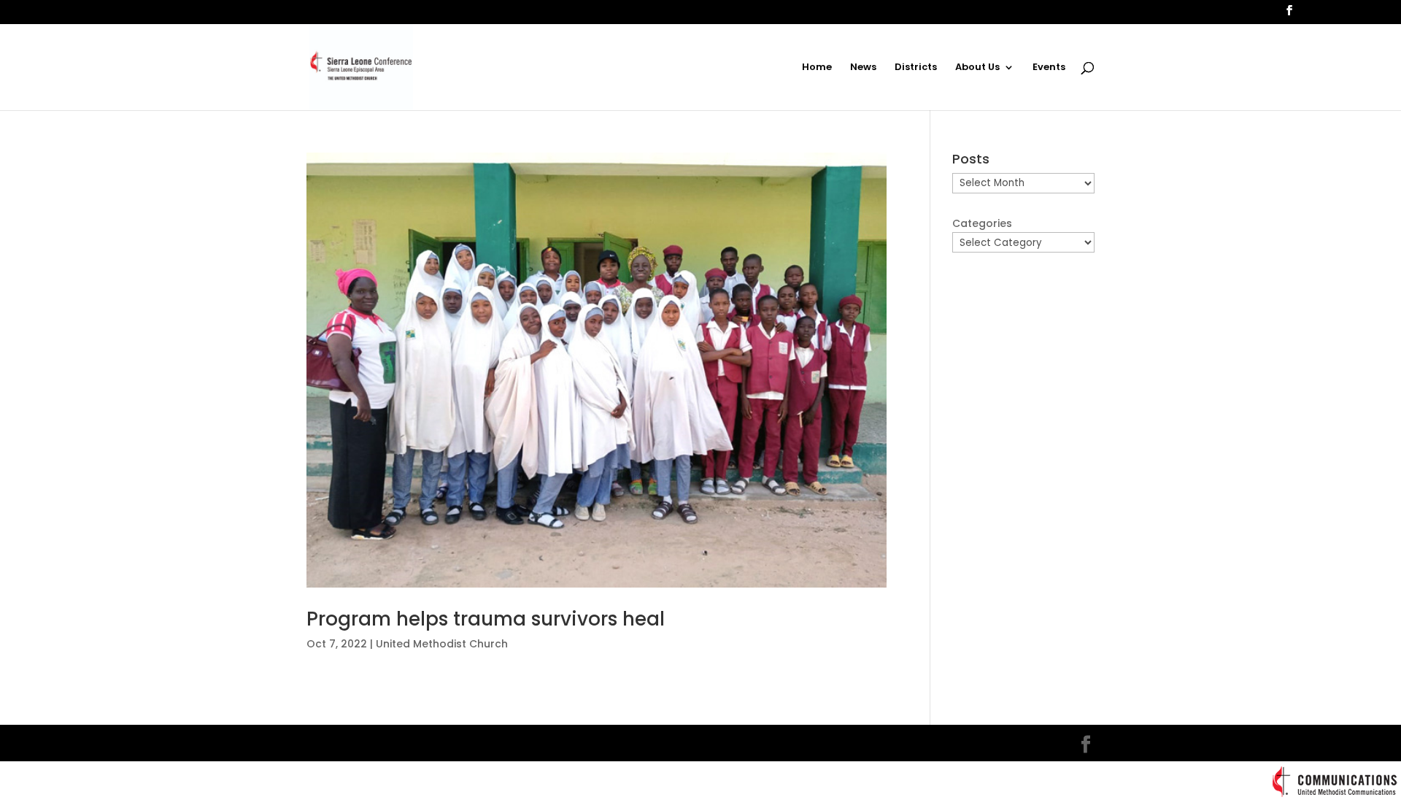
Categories (982, 223)
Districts (916, 68)
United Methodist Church (442, 643)
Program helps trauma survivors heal (485, 619)
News (863, 68)
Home (817, 68)
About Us (977, 68)
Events (1049, 68)
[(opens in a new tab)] (596, 370)
